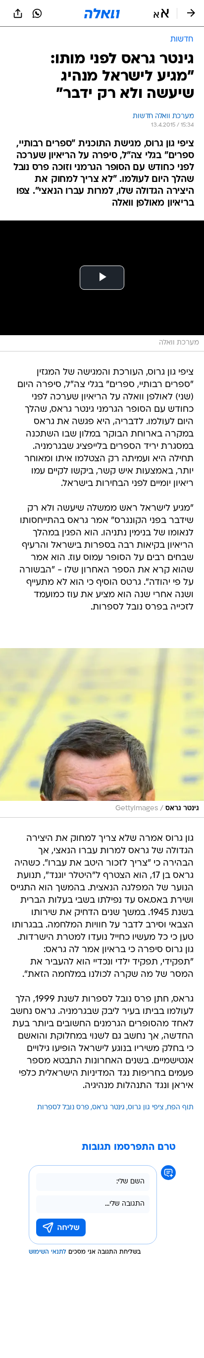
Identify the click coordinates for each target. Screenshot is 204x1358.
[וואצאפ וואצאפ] (37, 13)
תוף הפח (180, 1107)
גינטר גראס (108, 1107)
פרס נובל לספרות (63, 1107)
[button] (161, 13)
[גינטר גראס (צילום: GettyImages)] (102, 733)
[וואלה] (102, 13)
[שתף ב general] (17, 13)
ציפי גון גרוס (146, 1107)
